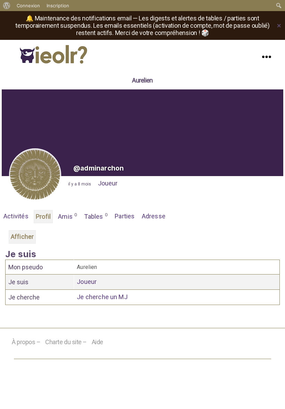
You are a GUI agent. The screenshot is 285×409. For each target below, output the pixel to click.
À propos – (26, 342)
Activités (15, 216)
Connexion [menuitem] (28, 5)
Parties (125, 216)
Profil (43, 216)
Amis (67, 216)
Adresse (153, 216)
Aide (97, 342)
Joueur (107, 183)
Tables (95, 216)
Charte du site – (66, 342)
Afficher (22, 236)
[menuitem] (7, 5)
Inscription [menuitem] (58, 5)
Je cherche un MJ (102, 297)
